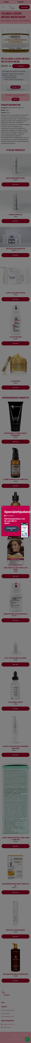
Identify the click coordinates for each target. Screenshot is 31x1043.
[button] (11, 529)
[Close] (2, 507)
